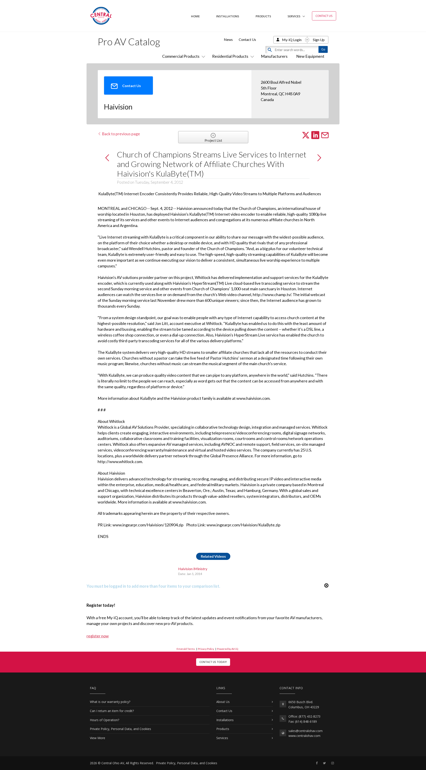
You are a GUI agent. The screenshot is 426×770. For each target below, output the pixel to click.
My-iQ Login (292, 40)
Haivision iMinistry (192, 569)
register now (98, 635)
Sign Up (319, 40)
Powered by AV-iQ (227, 649)
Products (263, 16)
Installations (227, 16)
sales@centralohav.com (305, 731)
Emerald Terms (186, 649)
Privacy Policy (206, 649)
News (228, 39)
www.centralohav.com (304, 736)
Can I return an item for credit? (112, 711)
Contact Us (324, 16)
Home (195, 16)
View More (97, 738)
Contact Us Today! (213, 662)
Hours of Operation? (104, 720)
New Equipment (310, 56)
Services (294, 16)
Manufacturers (274, 56)
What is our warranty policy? (110, 702)
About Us (223, 702)
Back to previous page (120, 133)
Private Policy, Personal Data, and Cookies (120, 729)
